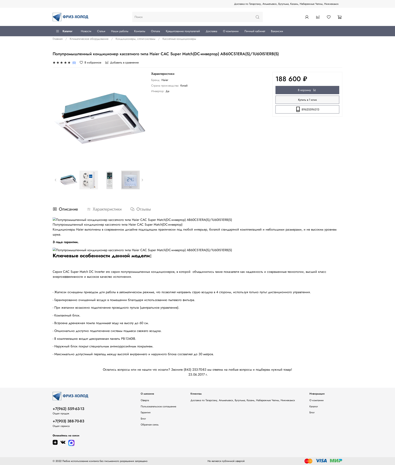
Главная (58, 39)
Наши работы (119, 31)
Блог (143, 418)
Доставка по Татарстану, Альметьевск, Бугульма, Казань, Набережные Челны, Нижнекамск (286, 4)
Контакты (139, 31)
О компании (231, 31)
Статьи (101, 31)
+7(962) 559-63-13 (68, 408)
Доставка (211, 31)
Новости (86, 31)
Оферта (145, 400)
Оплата (155, 31)
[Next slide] (139, 118)
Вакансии (277, 31)
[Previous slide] (58, 118)
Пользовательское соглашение (158, 406)
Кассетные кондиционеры (179, 39)
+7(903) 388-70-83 (68, 421)
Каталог (67, 31)
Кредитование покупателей (183, 31)
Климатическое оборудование (89, 39)
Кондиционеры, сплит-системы (135, 39)
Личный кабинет (254, 31)
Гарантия (145, 412)
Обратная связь (150, 424)
